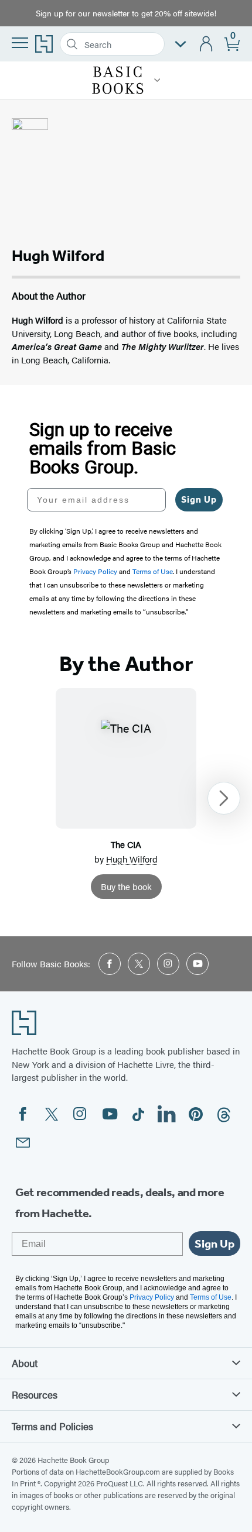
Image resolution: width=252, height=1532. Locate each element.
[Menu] (20, 42)
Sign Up (199, 499)
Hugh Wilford (132, 859)
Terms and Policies (52, 1426)
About (25, 1363)
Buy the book (126, 886)
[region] (126, 798)
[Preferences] (180, 44)
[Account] (206, 44)
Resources (34, 1394)
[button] (157, 80)
